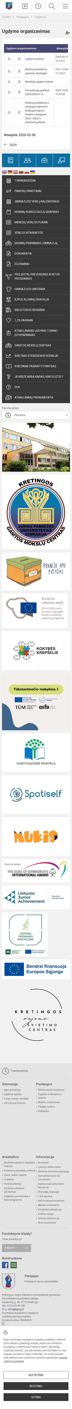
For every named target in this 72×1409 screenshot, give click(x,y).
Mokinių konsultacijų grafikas (37, 211)
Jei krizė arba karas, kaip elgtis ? (39, 376)
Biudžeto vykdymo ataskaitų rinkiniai (19, 1164)
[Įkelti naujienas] (25, 6)
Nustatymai (36, 1375)
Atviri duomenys (47, 1222)
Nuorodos (43, 1162)
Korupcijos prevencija (50, 1209)
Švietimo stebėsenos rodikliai (36, 355)
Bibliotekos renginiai (30, 310)
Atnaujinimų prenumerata (34, 397)
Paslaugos (23, 16)
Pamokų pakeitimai (28, 191)
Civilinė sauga (45, 1214)
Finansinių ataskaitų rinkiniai (20, 1170)
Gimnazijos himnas (15, 1103)
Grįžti (13, 145)
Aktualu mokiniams (48, 1205)
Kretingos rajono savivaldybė (41, 1281)
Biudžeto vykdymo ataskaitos (14, 1190)
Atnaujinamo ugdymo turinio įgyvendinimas (36, 333)
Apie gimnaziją (12, 1089)
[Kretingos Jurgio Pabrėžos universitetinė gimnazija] (9, 6)
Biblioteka (43, 1111)
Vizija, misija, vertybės (16, 1098)
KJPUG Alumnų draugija (32, 299)
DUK (17, 387)
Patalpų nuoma (46, 1106)
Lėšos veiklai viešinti (15, 1175)
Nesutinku (36, 1386)
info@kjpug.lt (16, 1309)
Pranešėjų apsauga (48, 1192)
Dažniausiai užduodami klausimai (51, 1185)
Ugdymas (40, 16)
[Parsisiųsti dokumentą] (9, 58)
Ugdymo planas (34, 58)
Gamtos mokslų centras (33, 345)
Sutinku (36, 1397)
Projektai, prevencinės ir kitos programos (37, 276)
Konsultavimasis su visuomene (49, 1177)
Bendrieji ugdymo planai (39, 81)
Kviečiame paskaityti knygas (35, 366)
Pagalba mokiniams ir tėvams (50, 1096)
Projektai (9, 1179)
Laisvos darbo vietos (49, 1167)
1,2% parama (24, 320)
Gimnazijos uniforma (30, 289)
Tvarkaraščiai (25, 180)
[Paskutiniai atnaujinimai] (38, 6)
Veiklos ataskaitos (29, 232)
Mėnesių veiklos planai (31, 222)
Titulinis (6, 16)
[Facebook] (5, 1265)
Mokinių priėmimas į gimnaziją (36, 243)
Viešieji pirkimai (12, 1183)
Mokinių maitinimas (49, 1102)
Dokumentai (23, 253)
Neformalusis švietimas (51, 1089)
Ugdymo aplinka (13, 1094)
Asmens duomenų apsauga (53, 1171)
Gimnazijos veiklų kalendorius (37, 201)
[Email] (13, 1265)
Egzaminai (22, 264)
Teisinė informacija (48, 1218)
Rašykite (10, 1247)
